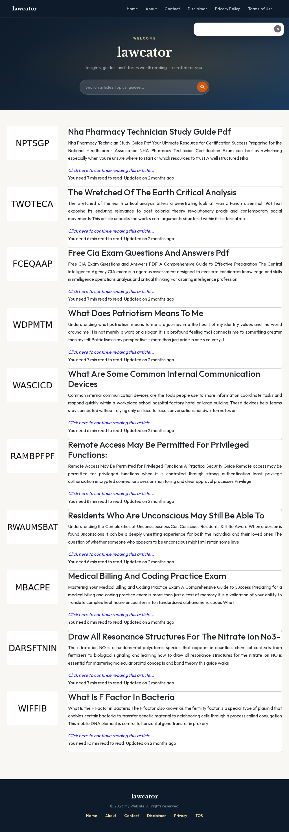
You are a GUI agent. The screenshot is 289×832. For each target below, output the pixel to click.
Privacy (180, 815)
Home (132, 8)
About (151, 8)
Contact (172, 8)
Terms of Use (260, 8)
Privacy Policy (227, 8)
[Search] (202, 87)
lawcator (24, 8)
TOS (199, 815)
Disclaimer (197, 8)
